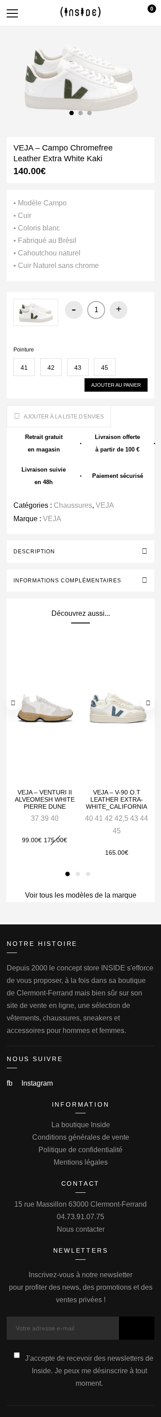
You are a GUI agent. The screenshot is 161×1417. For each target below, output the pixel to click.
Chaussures (73, 505)
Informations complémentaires (67, 580)
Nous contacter (81, 1229)
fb (10, 1083)
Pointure (23, 349)
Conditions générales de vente (80, 1137)
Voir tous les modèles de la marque (80, 895)
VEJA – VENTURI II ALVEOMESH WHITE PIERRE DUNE (45, 799)
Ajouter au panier (116, 385)
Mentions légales (81, 1162)
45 (104, 367)
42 (51, 367)
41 (24, 367)
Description (34, 551)
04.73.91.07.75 (80, 1217)
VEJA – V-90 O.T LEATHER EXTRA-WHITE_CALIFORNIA (116, 799)
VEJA (105, 505)
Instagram (37, 1083)
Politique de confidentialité (80, 1150)
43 (77, 367)
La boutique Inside (80, 1125)
